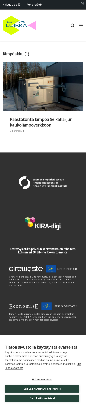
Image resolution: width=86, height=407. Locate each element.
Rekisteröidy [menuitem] (34, 4)
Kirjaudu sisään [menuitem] (12, 4)
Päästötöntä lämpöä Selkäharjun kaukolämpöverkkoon (41, 122)
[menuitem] (83, 4)
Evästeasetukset (42, 379)
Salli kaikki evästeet (42, 398)
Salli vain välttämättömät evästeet (42, 389)
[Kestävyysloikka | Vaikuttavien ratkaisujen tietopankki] (19, 25)
